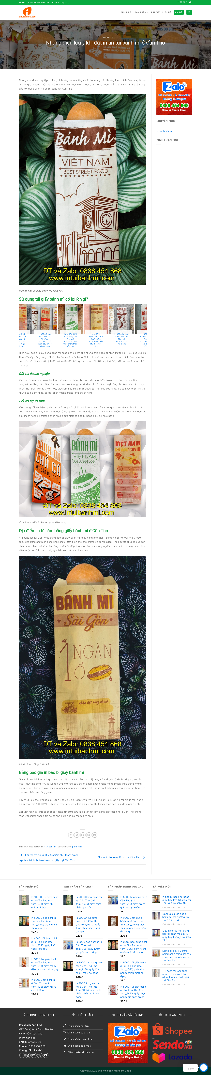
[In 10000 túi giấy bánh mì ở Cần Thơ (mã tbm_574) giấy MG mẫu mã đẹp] (33, 319)
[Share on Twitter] (76, 835)
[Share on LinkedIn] (94, 835)
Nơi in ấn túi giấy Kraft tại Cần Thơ (119, 857)
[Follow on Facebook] (178, 2)
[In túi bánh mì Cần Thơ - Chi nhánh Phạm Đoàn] (27, 12)
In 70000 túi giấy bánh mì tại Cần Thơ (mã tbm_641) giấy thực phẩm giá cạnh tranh (84, 340)
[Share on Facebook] (71, 835)
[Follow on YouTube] (190, 2)
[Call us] (187, 2)
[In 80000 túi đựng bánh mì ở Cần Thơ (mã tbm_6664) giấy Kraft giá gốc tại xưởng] (58, 319)
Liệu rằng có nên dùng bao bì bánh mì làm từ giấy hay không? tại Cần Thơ (176, 935)
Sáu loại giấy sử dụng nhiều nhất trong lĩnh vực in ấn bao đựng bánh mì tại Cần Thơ (177, 955)
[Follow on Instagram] (181, 2)
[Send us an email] (184, 2)
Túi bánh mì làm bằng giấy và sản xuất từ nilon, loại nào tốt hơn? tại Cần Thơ (175, 975)
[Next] (144, 327)
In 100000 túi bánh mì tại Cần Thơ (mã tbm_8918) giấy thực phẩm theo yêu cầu (135, 340)
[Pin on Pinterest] (88, 835)
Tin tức (155, 12)
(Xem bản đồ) (27, 1037)
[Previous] (20, 327)
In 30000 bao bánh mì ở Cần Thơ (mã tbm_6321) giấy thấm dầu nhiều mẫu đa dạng (110, 340)
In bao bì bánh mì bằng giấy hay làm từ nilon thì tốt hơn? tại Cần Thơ (176, 899)
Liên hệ (166, 12)
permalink (77, 846)
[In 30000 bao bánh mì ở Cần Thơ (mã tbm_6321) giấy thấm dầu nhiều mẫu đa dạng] (109, 319)
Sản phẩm (140, 12)
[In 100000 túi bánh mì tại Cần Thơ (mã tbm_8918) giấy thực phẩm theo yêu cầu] (135, 319)
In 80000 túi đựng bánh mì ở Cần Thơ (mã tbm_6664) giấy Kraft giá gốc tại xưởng (59, 340)
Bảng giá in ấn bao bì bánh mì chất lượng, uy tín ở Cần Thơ (175, 916)
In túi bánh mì (105, 37)
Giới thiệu (127, 12)
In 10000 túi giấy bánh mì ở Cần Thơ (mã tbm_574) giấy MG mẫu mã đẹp (33, 339)
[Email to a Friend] (83, 835)
